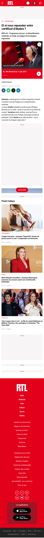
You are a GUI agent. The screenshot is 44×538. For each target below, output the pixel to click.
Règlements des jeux (22, 457)
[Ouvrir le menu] (2, 3)
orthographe (6, 233)
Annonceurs (32, 534)
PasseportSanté (13, 534)
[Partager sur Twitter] (13, 90)
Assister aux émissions (22, 422)
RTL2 (30, 531)
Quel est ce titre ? (22, 430)
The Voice (5, 318)
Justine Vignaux (7, 82)
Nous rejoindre (22, 477)
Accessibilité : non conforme (22, 481)
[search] (40, 3)
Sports (22, 412)
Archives (22, 442)
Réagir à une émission (22, 426)
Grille (22, 395)
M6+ (14, 531)
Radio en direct (22, 434)
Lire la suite (22, 190)
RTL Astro (37, 531)
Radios (22, 416)
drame (4, 274)
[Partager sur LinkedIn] (18, 90)
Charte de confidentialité (22, 465)
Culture (22, 408)
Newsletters (22, 446)
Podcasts (22, 400)
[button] (27, 3)
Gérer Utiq (22, 473)
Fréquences (22, 438)
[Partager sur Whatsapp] (8, 90)
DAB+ (23, 534)
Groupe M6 (7, 531)
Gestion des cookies (22, 469)
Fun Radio (22, 531)
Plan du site (22, 485)
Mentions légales (22, 461)
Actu (22, 404)
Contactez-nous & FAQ (22, 453)
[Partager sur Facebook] (4, 90)
